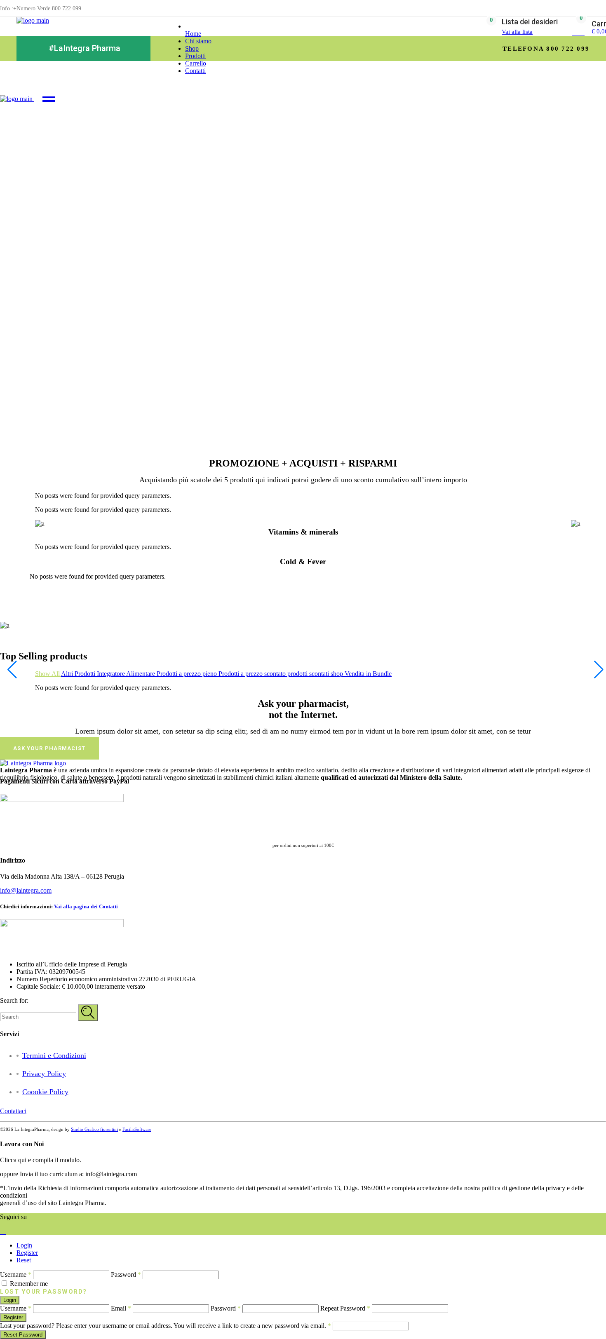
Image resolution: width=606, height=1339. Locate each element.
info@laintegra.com (26, 890)
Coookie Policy (45, 1092)
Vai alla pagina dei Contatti (86, 906)
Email (121, 1308)
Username (15, 1274)
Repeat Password (345, 1308)
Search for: (14, 1000)
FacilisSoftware (136, 1129)
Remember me (29, 1283)
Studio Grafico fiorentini (94, 1129)
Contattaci (13, 1110)
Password (126, 1274)
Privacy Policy (44, 1073)
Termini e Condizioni (54, 1055)
